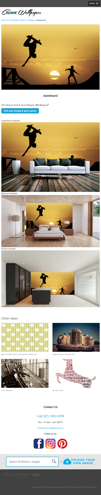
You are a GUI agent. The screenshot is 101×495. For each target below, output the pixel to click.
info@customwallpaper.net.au (50, 428)
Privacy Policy (91, 487)
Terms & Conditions (76, 487)
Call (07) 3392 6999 (50, 416)
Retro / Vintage (27, 20)
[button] (94, 3)
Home (4, 20)
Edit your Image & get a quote (20, 110)
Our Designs (14, 20)
